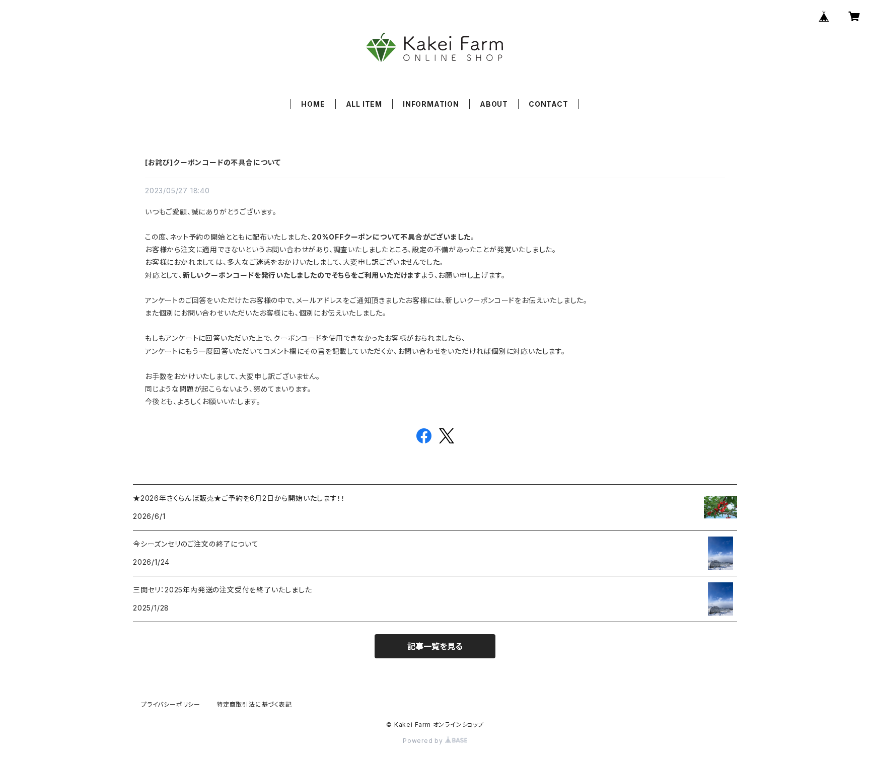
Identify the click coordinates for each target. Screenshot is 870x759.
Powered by (424, 740)
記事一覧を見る (435, 646)
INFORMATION (431, 104)
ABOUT (494, 104)
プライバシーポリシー (170, 704)
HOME (313, 104)
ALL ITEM (364, 104)
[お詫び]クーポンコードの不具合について (213, 162)
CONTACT (548, 104)
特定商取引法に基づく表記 (254, 704)
